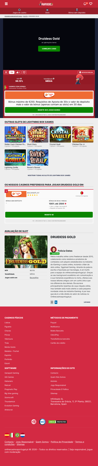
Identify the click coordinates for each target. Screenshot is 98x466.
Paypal (53, 322)
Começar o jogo (49, 49)
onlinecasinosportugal (13, 16)
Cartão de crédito (58, 343)
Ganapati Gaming (12, 373)
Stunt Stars (32, 144)
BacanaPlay (34, 278)
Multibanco (55, 327)
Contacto (54, 373)
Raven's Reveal (33, 167)
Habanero (9, 381)
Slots (47, 12)
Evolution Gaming (12, 405)
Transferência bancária (60, 339)
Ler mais (87, 302)
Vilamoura (9, 339)
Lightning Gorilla (11, 167)
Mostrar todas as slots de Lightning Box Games (49, 175)
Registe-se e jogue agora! (49, 110)
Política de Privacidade (62, 441)
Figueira (8, 327)
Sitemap (54, 393)
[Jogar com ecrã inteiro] (6, 72)
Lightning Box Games (50, 42)
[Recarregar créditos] (11, 72)
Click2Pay (55, 335)
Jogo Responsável (58, 385)
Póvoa (7, 335)
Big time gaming (11, 393)
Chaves (8, 331)
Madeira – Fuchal (12, 351)
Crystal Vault (55, 144)
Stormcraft (9, 397)
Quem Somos (42, 441)
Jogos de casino (19, 12)
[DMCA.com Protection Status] (58, 422)
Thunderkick (10, 401)
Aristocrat (9, 410)
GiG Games (9, 377)
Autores (54, 381)
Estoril (7, 363)
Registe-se (49, 215)
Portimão (8, 359)
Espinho (8, 355)
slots (25, 16)
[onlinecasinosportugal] (46, 3)
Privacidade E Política (60, 389)
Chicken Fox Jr (78, 144)
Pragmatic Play (11, 389)
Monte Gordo (10, 347)
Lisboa (7, 322)
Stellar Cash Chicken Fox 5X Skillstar (20, 144)
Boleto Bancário (57, 331)
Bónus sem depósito (77, 12)
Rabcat (8, 385)
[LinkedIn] (56, 302)
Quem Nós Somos (58, 377)
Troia (7, 343)
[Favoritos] (91, 4)
